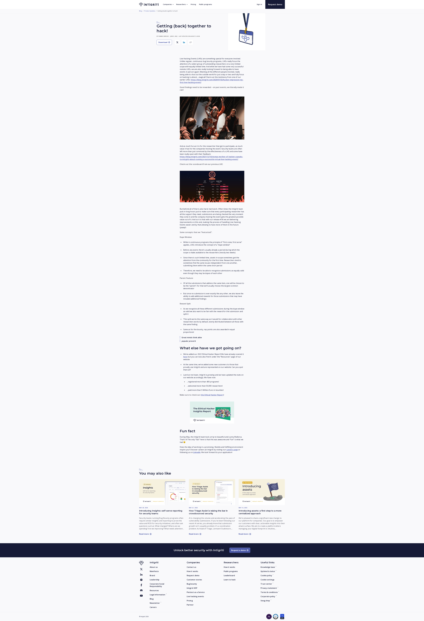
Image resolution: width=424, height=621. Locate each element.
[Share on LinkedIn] (184, 42)
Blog (140, 11)
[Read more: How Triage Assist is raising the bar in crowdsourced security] (212, 492)
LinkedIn (197, 452)
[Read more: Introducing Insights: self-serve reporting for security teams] (162, 492)
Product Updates (149, 11)
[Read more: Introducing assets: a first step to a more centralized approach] (262, 492)
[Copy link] (190, 42)
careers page (232, 449)
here (185, 357)
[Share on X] (177, 42)
